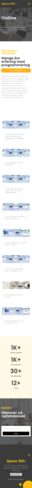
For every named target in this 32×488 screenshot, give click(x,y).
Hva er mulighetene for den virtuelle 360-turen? (14, 322)
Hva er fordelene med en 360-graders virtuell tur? (15, 218)
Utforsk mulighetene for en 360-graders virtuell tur (15, 244)
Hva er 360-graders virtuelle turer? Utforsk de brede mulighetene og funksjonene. (15, 136)
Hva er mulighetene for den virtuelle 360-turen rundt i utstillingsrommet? (14, 191)
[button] (29, 3)
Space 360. (8, 4)
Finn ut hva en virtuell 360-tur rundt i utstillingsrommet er (14, 270)
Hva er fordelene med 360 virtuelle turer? (14, 164)
